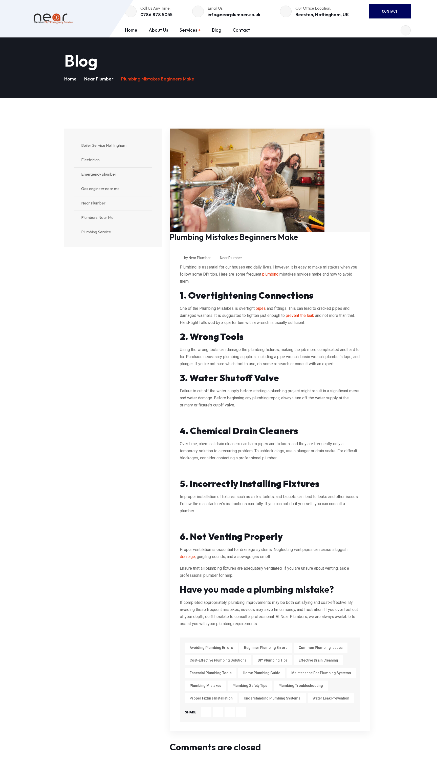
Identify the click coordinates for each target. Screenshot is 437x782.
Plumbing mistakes (205, 686)
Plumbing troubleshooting (300, 686)
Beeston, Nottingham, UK (322, 14)
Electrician (90, 159)
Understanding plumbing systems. (272, 698)
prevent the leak (300, 315)
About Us (158, 30)
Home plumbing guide (261, 673)
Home (70, 79)
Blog (216, 30)
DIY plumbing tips (273, 660)
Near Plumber (99, 79)
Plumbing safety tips (249, 686)
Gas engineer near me (100, 188)
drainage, (188, 556)
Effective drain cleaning (318, 660)
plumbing (270, 274)
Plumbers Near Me (97, 217)
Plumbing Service (96, 231)
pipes (261, 308)
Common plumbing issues (321, 648)
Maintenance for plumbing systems (321, 673)
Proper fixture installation (211, 698)
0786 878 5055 (156, 14)
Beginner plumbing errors (266, 648)
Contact (390, 11)
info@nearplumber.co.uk (234, 14)
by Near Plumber (197, 258)
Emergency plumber (98, 174)
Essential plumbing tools (211, 673)
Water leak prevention (331, 698)
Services (188, 30)
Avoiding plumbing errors (211, 648)
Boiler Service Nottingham (103, 145)
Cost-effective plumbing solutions (218, 660)
